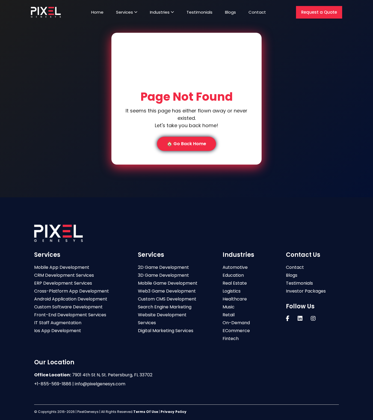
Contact (257, 12)
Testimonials (199, 12)
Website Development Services (162, 319)
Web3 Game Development (167, 291)
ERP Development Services (63, 283)
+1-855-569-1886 (52, 384)
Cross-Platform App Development (71, 291)
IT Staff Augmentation (57, 323)
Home (97, 12)
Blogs (230, 12)
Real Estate (235, 283)
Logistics (232, 291)
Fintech (231, 338)
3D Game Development (163, 275)
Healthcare (235, 299)
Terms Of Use (145, 411)
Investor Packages (306, 291)
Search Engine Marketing (164, 307)
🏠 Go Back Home (186, 144)
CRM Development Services (64, 275)
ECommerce (236, 330)
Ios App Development (57, 330)
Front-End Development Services (70, 315)
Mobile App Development (61, 267)
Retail (229, 315)
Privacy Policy (174, 411)
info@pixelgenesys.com (100, 384)
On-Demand (236, 323)
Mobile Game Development (167, 283)
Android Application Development (70, 299)
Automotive (235, 267)
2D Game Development (163, 267)
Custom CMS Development (167, 299)
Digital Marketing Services (165, 330)
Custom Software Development (68, 307)
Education (233, 275)
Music (229, 307)
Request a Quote (319, 12)
